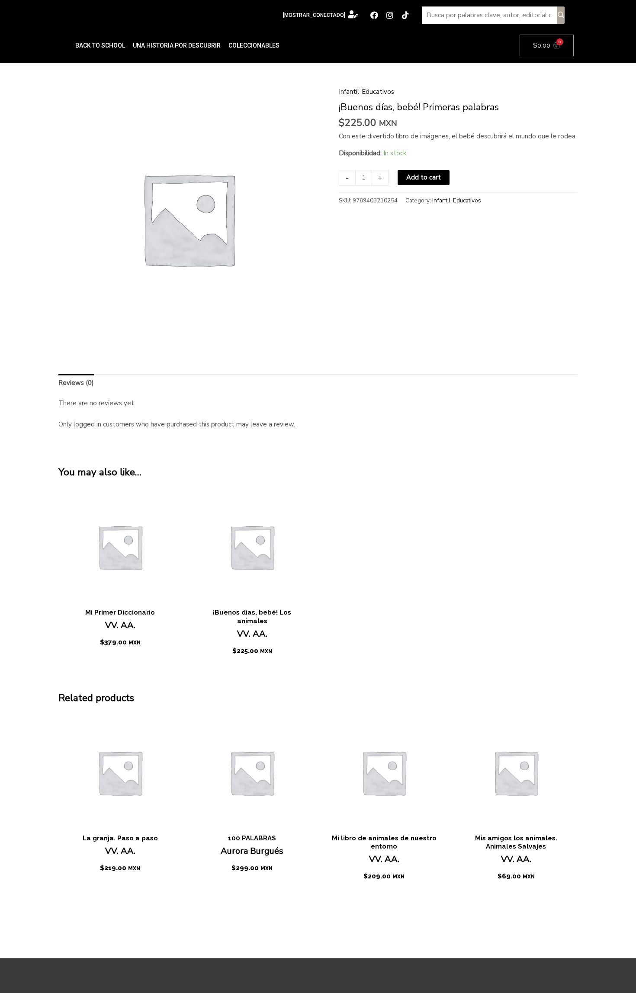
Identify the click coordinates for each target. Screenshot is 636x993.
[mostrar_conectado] (314, 15)
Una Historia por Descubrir (177, 45)
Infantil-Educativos (366, 91)
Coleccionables (253, 45)
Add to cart (423, 177)
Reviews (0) (76, 382)
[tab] (76, 382)
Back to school (100, 45)
